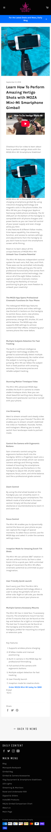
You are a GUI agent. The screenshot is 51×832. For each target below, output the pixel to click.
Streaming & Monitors (12, 787)
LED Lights (7, 783)
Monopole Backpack (11, 767)
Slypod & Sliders (10, 795)
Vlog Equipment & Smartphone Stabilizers (21, 779)
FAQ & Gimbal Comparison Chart (17, 803)
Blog (4, 763)
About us (6, 807)
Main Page (7, 811)
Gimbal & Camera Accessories (16, 775)
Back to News (26, 729)
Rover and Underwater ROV (14, 791)
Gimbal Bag (7, 771)
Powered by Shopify (26, 820)
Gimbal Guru (13, 820)
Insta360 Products (10, 799)
